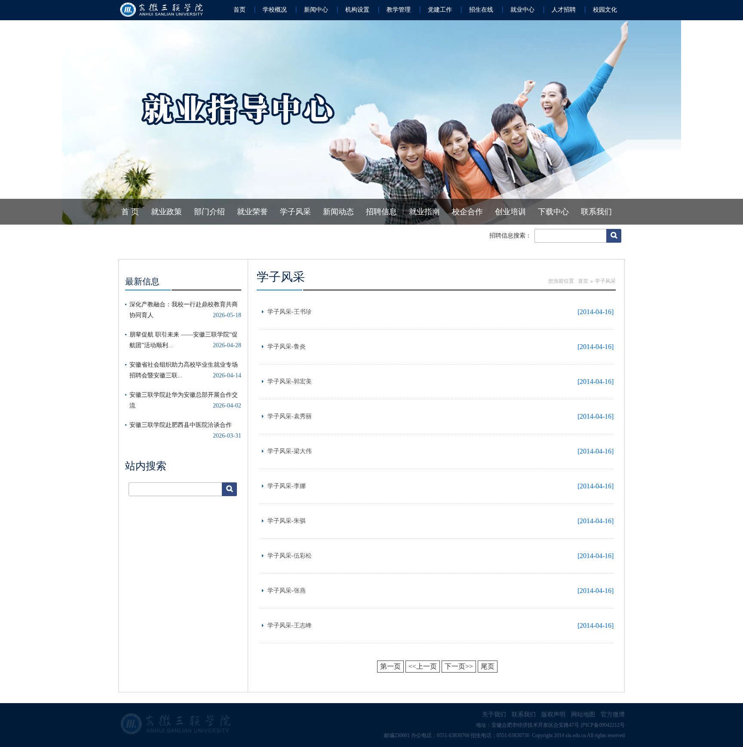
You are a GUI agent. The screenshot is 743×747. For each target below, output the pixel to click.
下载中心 (553, 211)
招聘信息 (381, 211)
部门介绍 (209, 211)
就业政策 (166, 211)
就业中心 (522, 9)
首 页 (130, 211)
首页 (239, 9)
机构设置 (357, 9)
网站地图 (583, 714)
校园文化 (605, 9)
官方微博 (613, 714)
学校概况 (275, 9)
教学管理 (399, 9)
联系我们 (596, 211)
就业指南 (424, 211)
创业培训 (510, 211)
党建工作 (440, 9)
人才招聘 (564, 9)
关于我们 (494, 714)
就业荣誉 (252, 211)
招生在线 (481, 9)
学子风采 (295, 211)
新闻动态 (338, 211)
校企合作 (467, 211)
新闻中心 (316, 9)
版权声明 (553, 714)
